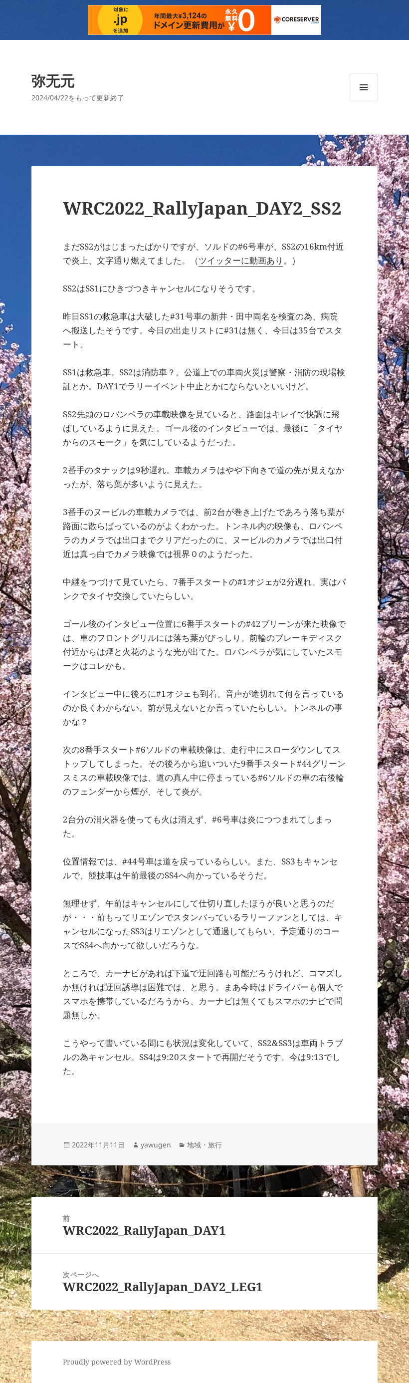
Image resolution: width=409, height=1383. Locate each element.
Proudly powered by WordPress (117, 1362)
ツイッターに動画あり (241, 260)
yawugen (156, 1144)
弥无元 (53, 80)
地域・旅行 (204, 1144)
